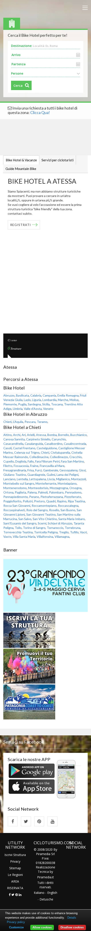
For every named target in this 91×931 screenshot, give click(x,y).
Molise (74, 400)
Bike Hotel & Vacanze (21, 160)
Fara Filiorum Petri (47, 461)
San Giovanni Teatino (41, 514)
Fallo (31, 461)
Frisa (30, 470)
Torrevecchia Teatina (18, 532)
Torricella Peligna (46, 532)
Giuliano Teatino (14, 474)
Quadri (51, 501)
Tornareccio (55, 528)
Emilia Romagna (68, 395)
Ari (24, 435)
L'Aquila (18, 422)
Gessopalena (68, 470)
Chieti (7, 422)
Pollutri (28, 501)
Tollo (18, 528)
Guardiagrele (36, 474)
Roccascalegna (68, 505)
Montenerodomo (15, 488)
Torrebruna (72, 528)
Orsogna (75, 488)
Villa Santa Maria (24, 536)
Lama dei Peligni (67, 474)
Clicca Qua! (40, 112)
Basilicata (22, 395)
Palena (32, 492)
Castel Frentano (24, 448)
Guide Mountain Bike (21, 169)
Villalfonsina (45, 536)
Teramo (42, 422)
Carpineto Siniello (38, 439)
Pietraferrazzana (51, 497)
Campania (49, 395)
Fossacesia (21, 466)
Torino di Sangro (34, 528)
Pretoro (39, 501)
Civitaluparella (60, 452)
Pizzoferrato (72, 497)
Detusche (46, 899)
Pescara (30, 422)
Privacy (15, 861)
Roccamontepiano (44, 505)
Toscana (57, 404)
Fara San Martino (72, 461)
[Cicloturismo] (13, 821)
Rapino (61, 501)
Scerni (42, 523)
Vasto (7, 536)
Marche (63, 400)
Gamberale (50, 470)
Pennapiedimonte (15, 497)
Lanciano (9, 479)
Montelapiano (67, 483)
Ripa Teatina (76, 501)
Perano (34, 497)
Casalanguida (34, 443)
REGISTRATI (20, 225)
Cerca (18, 85)
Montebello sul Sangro (18, 483)
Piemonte (10, 404)
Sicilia (46, 404)
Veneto (48, 409)
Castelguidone (47, 448)
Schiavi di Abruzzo (60, 523)
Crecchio (75, 457)
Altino (7, 435)
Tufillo (74, 532)
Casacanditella (13, 443)
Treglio (64, 532)
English (52, 893)
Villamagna (62, 536)
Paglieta (20, 492)
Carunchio (59, 439)
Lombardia (49, 400)
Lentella (22, 479)
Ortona (8, 492)
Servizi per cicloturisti (58, 160)
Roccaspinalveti (14, 510)
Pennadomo (73, 492)
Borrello (63, 435)
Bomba (52, 435)
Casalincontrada (75, 443)
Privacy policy (16, 922)
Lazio (27, 400)
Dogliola (20, 461)
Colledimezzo (59, 457)
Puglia (22, 404)
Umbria (18, 409)
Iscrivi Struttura (15, 855)
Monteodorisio (38, 488)
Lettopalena (37, 479)
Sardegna (34, 404)
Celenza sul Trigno (27, 452)
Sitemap (15, 868)
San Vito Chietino (45, 519)
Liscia (51, 479)
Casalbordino (53, 443)
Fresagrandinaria (14, 470)
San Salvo (24, 519)
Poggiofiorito (12, 501)
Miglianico (63, 479)
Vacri (83, 532)
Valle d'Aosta (33, 409)
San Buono (68, 510)
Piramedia (44, 877)
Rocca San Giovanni (16, 505)
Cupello (8, 461)
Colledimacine (39, 457)
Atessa (41, 435)
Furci (38, 470)
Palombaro (56, 492)
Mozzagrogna (59, 488)
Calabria (35, 395)
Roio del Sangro (37, 510)
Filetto (7, 466)
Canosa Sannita (14, 439)
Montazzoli (78, 479)
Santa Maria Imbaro (71, 519)
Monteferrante (46, 483)
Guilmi (51, 474)
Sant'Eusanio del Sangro (19, 523)
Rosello (54, 510)
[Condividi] (10, 894)
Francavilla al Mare (52, 466)
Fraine (34, 466)
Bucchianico (78, 435)
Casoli (7, 448)
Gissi (82, 470)
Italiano (39, 893)
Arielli (31, 435)
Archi (16, 435)
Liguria (36, 400)
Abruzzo (9, 395)
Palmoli (43, 492)
